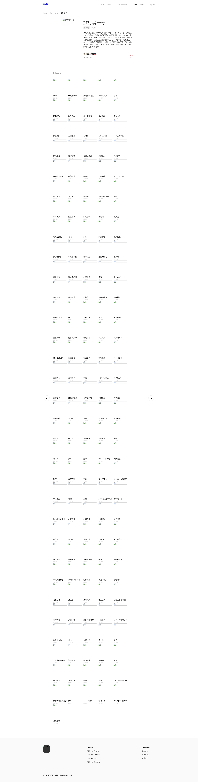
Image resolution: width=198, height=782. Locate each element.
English (145, 751)
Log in (152, 5)
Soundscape (105, 5)
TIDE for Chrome (93, 762)
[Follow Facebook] (142, 775)
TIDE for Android (93, 754)
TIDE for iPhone (93, 751)
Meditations (121, 5)
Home (45, 13)
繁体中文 (145, 758)
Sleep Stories (138, 5)
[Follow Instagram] (147, 775)
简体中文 (145, 754)
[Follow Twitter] (153, 775)
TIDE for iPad (92, 758)
